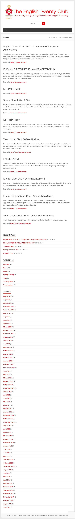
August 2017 (7, 504)
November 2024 (8, 334)
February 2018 (8, 487)
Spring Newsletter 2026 (16, 100)
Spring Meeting (8, 275)
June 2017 (6, 507)
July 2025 (6, 317)
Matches (6, 264)
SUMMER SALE (12, 88)
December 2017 (8, 493)
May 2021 (6, 402)
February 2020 (8, 439)
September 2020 (8, 422)
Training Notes (8, 281)
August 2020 (7, 425)
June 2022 (6, 371)
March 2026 (7, 303)
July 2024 (6, 344)
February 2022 (8, 381)
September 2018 (8, 466)
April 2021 (6, 405)
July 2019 (6, 449)
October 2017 (8, 500)
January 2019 (7, 459)
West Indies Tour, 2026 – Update (21, 139)
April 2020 (6, 432)
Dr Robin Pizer (11, 119)
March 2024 (7, 347)
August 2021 (7, 391)
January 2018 (7, 490)
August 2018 (7, 470)
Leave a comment (20, 62)
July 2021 (6, 395)
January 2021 (7, 412)
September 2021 (8, 388)
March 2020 (7, 436)
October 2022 (8, 364)
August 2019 (7, 446)
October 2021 (8, 385)
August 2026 (7, 296)
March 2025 (7, 327)
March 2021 (7, 408)
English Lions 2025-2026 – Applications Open (28, 195)
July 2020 (6, 429)
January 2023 (7, 361)
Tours (16, 152)
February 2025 (8, 330)
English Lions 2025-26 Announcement (24, 178)
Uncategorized (8, 285)
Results (5, 271)
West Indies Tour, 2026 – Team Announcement (28, 215)
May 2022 (6, 374)
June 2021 (6, 398)
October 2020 (8, 419)
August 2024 (7, 340)
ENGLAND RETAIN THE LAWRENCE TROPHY (29, 69)
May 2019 (6, 456)
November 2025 (8, 306)
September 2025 (8, 310)
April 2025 (6, 323)
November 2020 (8, 415)
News (12, 62)
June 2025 (6, 320)
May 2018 (6, 476)
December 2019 (8, 442)
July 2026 (6, 300)
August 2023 (7, 354)
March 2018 (7, 483)
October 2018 (8, 463)
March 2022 (7, 378)
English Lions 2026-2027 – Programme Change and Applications (24, 239)
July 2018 (6, 473)
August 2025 (7, 313)
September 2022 (8, 368)
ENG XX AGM (11, 158)
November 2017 (8, 497)
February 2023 (8, 357)
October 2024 (8, 337)
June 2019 (6, 453)
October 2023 (8, 351)
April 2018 (6, 480)
